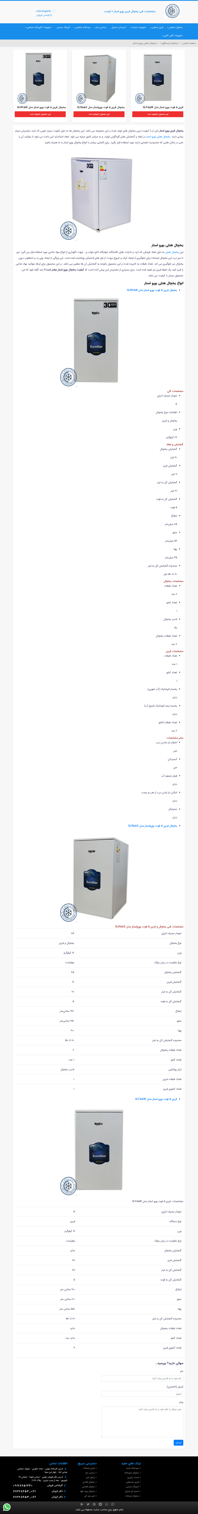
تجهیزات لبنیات (138, 27)
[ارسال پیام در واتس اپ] (8, 1507)
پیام (181, 1402)
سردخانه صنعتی (82, 27)
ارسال (178, 1443)
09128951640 (44, 11)
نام (181, 1371)
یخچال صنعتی (176, 27)
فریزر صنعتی (157, 27)
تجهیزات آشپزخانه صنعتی (39, 27)
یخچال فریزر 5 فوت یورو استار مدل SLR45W (152, 290)
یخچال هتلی (172, 252)
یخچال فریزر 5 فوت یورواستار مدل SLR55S (152, 826)
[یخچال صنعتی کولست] (172, 11)
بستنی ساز (101, 27)
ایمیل (180, 1387)
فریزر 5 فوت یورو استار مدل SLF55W (156, 1099)
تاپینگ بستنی (63, 27)
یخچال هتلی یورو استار (158, 137)
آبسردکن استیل (118, 27)
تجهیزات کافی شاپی (173, 35)
